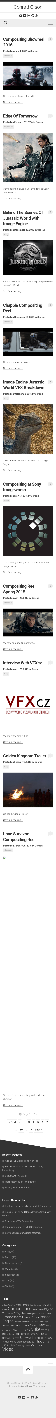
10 (21, 1129)
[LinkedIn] (24, 15)
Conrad (34, 51)
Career (6, 500)
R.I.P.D (5, 1334)
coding (4, 1310)
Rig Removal (22, 1333)
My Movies (8, 127)
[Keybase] (36, 15)
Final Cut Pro (46, 1314)
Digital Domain (38, 1310)
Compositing (20, 1308)
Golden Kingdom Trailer (24, 755)
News (27, 1330)
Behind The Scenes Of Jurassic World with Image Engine (23, 218)
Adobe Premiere (8, 1305)
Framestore (12, 1317)
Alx (44, 1386)
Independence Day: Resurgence (20, 1182)
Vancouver (37, 1345)
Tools (8, 1286)
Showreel (26, 1338)
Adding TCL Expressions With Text (21, 1161)
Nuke (35, 1329)
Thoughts (42, 1341)
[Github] (32, 15)
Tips (7, 1280)
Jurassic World (8, 1326)
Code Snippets (12, 1263)
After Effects (23, 1304)
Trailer (12, 1345)
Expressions (35, 1313)
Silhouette (40, 1337)
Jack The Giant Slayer (39, 1322)
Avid (31, 1305)
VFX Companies (43, 1206)
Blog (6, 234)
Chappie (46, 1305)
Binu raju (9, 1221)
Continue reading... (13, 102)
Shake (43, 1333)
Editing (17, 1313)
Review (11, 1334)
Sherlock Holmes (10, 1338)
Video (8, 1349)
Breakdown (38, 1305)
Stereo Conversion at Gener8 (27, 1233)
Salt (37, 1334)
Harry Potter (30, 1317)
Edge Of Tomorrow (20, 116)
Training (20, 1346)
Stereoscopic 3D (26, 1341)
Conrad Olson (28, 7)
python (45, 1330)
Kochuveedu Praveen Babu (18, 1206)
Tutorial (27, 1346)
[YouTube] (20, 15)
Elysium (25, 1313)
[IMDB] (28, 15)
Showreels (8, 56)
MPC (42, 1325)
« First (12, 1122)
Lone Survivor (31, 1325)
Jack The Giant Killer (22, 1322)
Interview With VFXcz (22, 662)
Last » (38, 1129)
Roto (32, 1334)
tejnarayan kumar (13, 1227)
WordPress (26, 1386)
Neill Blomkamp (16, 1330)
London (19, 1325)
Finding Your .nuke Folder (17, 1187)
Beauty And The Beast (15, 1176)
